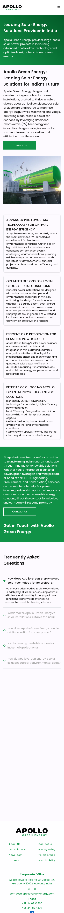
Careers (14, 860)
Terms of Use (46, 855)
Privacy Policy (46, 849)
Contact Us (45, 844)
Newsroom (15, 855)
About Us (14, 844)
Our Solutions (17, 849)
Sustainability (46, 860)
